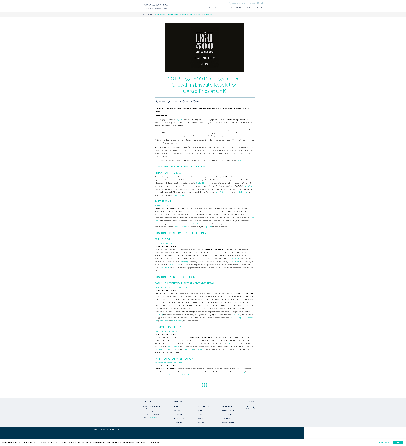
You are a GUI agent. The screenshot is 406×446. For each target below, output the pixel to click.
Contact (259, 8)
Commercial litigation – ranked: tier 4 (168, 331)
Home (145, 14)
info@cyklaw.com (153, 417)
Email (186, 101)
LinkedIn (161, 101)
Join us (249, 8)
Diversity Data (228, 423)
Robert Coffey (166, 268)
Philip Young (208, 227)
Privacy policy (228, 410)
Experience (178, 423)
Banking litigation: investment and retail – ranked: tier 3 (174, 287)
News (151, 14)
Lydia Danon (179, 195)
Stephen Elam (201, 183)
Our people (178, 414)
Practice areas (225, 8)
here (239, 160)
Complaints (227, 419)
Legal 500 (179, 120)
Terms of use (227, 406)
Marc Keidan (247, 186)
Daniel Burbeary (242, 192)
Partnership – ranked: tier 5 (164, 205)
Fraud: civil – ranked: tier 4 (164, 243)
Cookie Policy (228, 414)
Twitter (174, 101)
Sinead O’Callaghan (221, 192)
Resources (239, 8)
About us (212, 8)
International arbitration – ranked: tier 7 (169, 363)
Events (200, 414)
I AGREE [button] (398, 442)
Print (197, 101)
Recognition (179, 419)
